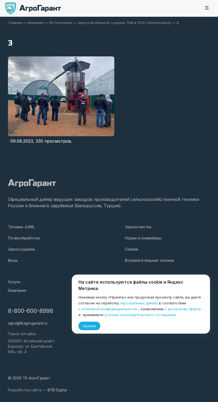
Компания (17, 290)
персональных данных (139, 303)
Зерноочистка (138, 227)
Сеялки (131, 249)
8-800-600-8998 (30, 311)
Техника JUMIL (21, 227)
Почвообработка (24, 238)
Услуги (14, 282)
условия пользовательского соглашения (140, 315)
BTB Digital (57, 390)
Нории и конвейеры (143, 238)
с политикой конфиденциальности (107, 309)
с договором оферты (183, 309)
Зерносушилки (21, 249)
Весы (13, 260)
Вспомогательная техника (149, 260)
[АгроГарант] (33, 8)
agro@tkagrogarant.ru (27, 323)
